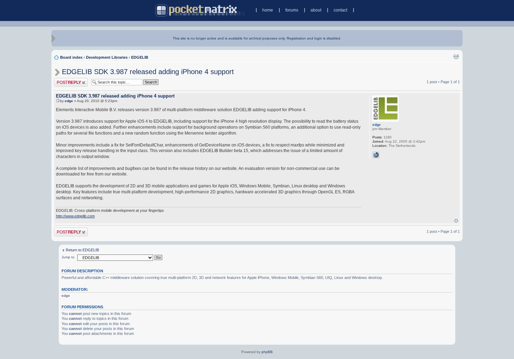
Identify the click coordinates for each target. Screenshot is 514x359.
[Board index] (200, 10)
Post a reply (64, 80)
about (315, 10)
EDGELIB (139, 57)
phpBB (267, 352)
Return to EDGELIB (82, 250)
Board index (71, 57)
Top (456, 221)
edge (69, 101)
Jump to (68, 257)
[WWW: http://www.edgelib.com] (375, 154)
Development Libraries (107, 57)
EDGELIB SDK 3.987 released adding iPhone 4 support (148, 72)
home (267, 10)
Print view (456, 56)
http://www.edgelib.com (75, 216)
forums (291, 10)
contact (340, 10)
